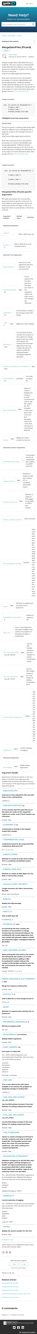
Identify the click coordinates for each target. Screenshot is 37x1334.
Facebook (3, 1253)
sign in (8, 1315)
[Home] (9, 3)
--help (5, 323)
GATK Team (13, 55)
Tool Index (11, 36)
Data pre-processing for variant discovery (16, 1294)
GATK (4, 36)
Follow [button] (6, 50)
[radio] (13, 1264)
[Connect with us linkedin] (22, 1327)
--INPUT (6, 233)
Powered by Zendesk (29, 1332)
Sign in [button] (31, 3)
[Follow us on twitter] (14, 1327)
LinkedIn (10, 1253)
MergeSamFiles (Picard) (10, 1283)
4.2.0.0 (19, 36)
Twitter (6, 1253)
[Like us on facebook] (18, 1327)
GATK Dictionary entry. (21, 91)
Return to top (8, 1240)
